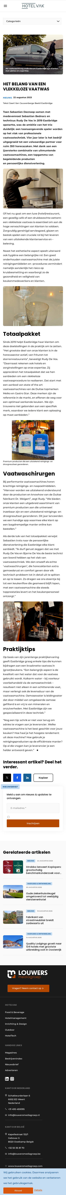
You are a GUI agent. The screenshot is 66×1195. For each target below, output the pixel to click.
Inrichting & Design (16, 1024)
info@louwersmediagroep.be (24, 1153)
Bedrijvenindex (13, 1058)
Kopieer (43, 777)
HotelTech (10, 1035)
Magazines (11, 1052)
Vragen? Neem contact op (26, 988)
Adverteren (11, 1070)
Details (38, 1190)
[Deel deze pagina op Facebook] (17, 778)
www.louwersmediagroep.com (25, 1166)
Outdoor (9, 1029)
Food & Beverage (14, 1012)
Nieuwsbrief (11, 1064)
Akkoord (18, 1190)
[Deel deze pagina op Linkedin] (27, 778)
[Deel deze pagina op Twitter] (7, 778)
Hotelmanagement (15, 1018)
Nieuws (7, 97)
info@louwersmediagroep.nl (24, 1115)
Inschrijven (33, 823)
